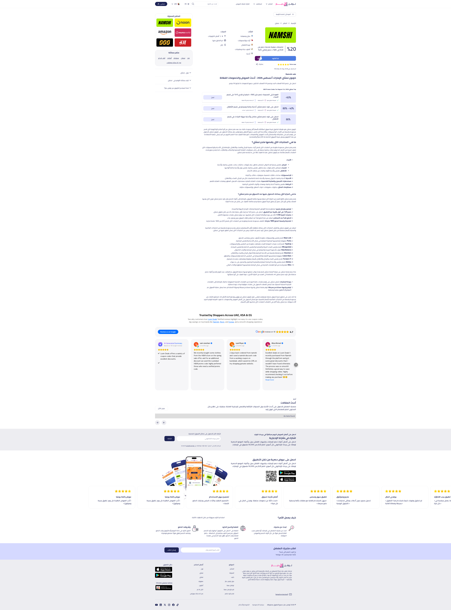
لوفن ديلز (236, 296)
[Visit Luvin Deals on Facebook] (177, 604)
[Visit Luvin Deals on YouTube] (156, 604)
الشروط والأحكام (190, 446)
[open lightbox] (280, 35)
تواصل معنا (230, 585)
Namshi (216, 322)
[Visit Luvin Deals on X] (164, 604)
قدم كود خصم (229, 593)
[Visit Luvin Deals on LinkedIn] (160, 604)
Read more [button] (269, 379)
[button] (269, 4)
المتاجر (232, 568)
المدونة (231, 572)
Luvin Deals (212, 319)
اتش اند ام (200, 589)
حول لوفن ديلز (229, 581)
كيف (232, 577)
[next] (157, 422)
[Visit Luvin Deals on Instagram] (169, 604)
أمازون (201, 585)
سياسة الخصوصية (258, 605)
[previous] (164, 422)
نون (202, 568)
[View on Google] (196, 344)
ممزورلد (200, 581)
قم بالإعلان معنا (229, 589)
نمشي (201, 572)
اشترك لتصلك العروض (242, 3)
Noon (222, 322)
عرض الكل (161, 408)
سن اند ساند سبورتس (196, 593)
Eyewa (231, 322)
